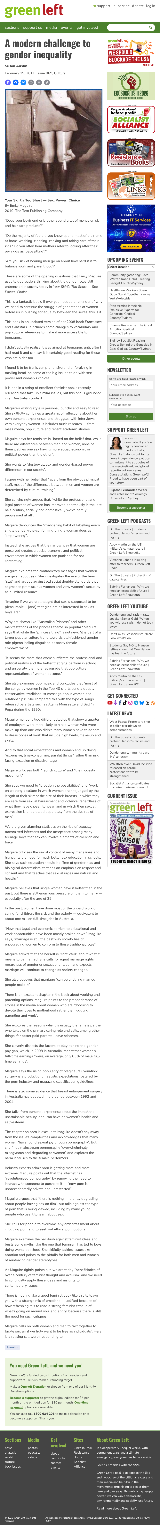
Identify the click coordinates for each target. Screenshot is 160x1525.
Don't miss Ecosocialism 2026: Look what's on (131, 636)
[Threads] (148, 702)
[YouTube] (110, 702)
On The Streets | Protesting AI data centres (130, 577)
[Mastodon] (8, 82)
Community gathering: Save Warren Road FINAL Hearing (129, 277)
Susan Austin (16, 66)
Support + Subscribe (113, 6)
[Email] (39, 82)
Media (51, 27)
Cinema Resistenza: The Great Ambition (130, 327)
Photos (33, 1448)
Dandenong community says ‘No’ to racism (129, 739)
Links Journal (83, 1448)
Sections (12, 27)
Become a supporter (24, 1398)
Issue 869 (44, 73)
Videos (32, 1457)
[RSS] (153, 702)
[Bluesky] (23, 82)
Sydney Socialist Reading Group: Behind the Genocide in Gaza (131, 344)
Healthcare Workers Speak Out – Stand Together (128, 292)
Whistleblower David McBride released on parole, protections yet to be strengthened (130, 754)
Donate (138, 6)
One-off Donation (33, 1386)
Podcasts (34, 1452)
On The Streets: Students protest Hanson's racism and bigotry (129, 726)
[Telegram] (136, 702)
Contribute (58, 1458)
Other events (131, 359)
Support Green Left (127, 429)
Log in (150, 6)
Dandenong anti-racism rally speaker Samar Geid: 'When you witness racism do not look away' (131, 620)
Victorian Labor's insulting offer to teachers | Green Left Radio (129, 564)
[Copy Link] (47, 82)
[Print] (31, 82)
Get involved (87, 27)
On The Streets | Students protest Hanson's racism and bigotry (129, 533)
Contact (56, 1463)
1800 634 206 (44, 1414)
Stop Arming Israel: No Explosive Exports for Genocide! (125, 310)
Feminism (12, 1347)
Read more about (117, 1508)
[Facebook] (16, 82)
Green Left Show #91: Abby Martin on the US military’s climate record (129, 787)
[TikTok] (125, 702)
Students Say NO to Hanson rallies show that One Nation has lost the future (129, 649)
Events (67, 27)
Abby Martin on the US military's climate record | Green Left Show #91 (127, 548)
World (9, 1457)
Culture (60, 73)
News (8, 1448)
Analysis (10, 1452)
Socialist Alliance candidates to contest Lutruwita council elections (129, 772)
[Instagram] (130, 702)
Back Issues (13, 1466)
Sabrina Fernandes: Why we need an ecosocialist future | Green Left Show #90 (129, 591)
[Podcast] (115, 702)
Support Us (32, 27)
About (55, 1453)
